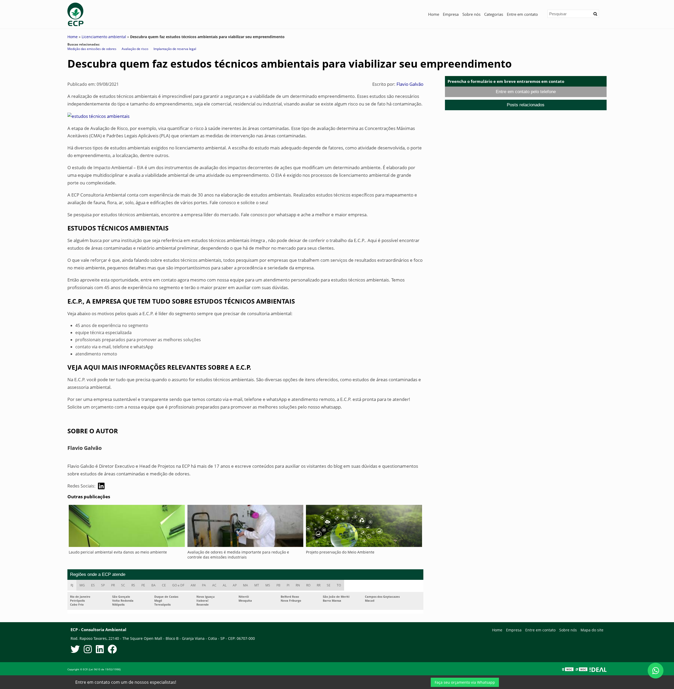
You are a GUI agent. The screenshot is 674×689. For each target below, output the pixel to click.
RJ (72, 585)
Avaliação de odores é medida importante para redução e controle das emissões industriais (238, 555)
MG (82, 585)
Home (433, 14)
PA (204, 585)
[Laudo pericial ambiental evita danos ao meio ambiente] (127, 527)
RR (318, 585)
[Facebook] (112, 650)
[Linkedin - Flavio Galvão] (101, 486)
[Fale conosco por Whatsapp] (655, 670)
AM (193, 585)
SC (123, 585)
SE (328, 585)
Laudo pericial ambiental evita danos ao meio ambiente (118, 552)
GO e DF (178, 585)
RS (133, 585)
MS (267, 585)
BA (153, 585)
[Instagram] (88, 650)
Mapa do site (592, 629)
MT (256, 585)
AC (214, 585)
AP (235, 585)
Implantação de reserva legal (174, 49)
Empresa (451, 14)
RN (298, 585)
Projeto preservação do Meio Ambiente (340, 552)
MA (245, 585)
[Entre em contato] (98, 116)
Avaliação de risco (135, 49)
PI (288, 585)
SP (103, 585)
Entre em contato (522, 14)
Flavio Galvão (410, 84)
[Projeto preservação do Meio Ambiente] (364, 527)
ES (93, 585)
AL (224, 585)
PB (278, 585)
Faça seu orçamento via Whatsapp (465, 682)
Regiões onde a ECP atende (97, 574)
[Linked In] (100, 650)
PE (143, 585)
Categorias (493, 14)
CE (164, 585)
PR (113, 585)
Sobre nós (471, 14)
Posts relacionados (525, 104)
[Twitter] (75, 650)
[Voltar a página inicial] (75, 14)
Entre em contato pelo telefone (526, 91)
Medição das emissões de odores (91, 49)
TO (339, 585)
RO (308, 585)
